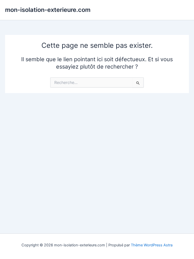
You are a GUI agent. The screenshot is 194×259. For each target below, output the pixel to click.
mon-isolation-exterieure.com (47, 9)
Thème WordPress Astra (152, 245)
